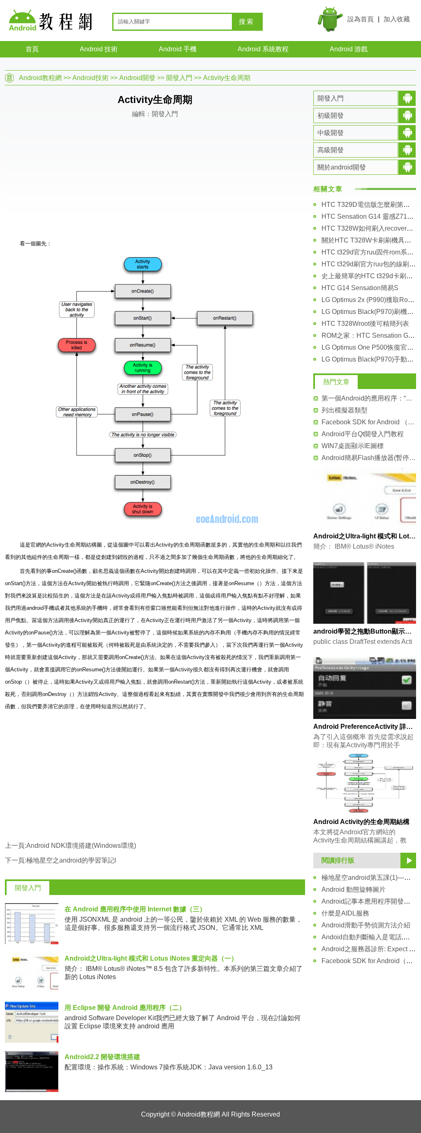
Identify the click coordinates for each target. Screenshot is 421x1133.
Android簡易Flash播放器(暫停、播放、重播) (369, 457)
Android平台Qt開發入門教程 (363, 433)
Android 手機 (178, 49)
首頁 (32, 49)
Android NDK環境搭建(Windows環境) (81, 845)
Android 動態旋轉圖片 (354, 889)
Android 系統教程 (263, 49)
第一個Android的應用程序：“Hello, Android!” (369, 398)
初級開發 (330, 115)
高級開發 (330, 149)
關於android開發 (341, 167)
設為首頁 (360, 19)
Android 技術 (99, 49)
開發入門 (179, 77)
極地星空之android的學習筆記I (71, 860)
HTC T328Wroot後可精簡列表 (365, 323)
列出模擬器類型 (345, 410)
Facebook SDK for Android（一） (370, 960)
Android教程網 (40, 77)
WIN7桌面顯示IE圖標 (353, 445)
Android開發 (137, 77)
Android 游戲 (349, 49)
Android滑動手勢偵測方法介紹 (366, 925)
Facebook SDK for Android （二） (369, 422)
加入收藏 (397, 19)
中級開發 (330, 132)
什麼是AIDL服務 (345, 913)
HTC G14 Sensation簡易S (360, 287)
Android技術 (90, 77)
